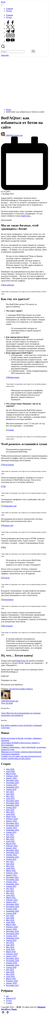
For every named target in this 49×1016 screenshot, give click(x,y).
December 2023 (12, 823)
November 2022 (12, 852)
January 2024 (11, 821)
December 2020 (12, 904)
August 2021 (11, 886)
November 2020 (12, 906)
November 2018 (12, 961)
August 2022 (11, 859)
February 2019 (12, 954)
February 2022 (12, 873)
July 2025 (10, 792)
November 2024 (12, 803)
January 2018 (11, 983)
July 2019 (10, 943)
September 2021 (12, 884)
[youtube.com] (10, 41)
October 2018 (11, 963)
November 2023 (12, 825)
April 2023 (10, 841)
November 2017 (12, 985)
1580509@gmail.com (9, 701)
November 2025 (12, 783)
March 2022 (11, 870)
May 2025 (10, 796)
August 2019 (11, 940)
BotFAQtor (25, 216)
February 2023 (12, 846)
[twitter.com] (10, 28)
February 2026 (12, 776)
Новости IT (11, 998)
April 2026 (10, 771)
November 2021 (12, 879)
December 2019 (12, 931)
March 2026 (11, 774)
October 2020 (11, 909)
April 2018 (10, 976)
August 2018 (11, 967)
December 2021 (12, 877)
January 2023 (11, 848)
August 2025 (11, 789)
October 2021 (11, 882)
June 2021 (10, 891)
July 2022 (10, 861)
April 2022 (10, 868)
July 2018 (10, 970)
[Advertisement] (24, 82)
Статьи (9, 1003)
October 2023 (11, 828)
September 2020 (12, 911)
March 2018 (11, 979)
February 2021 (12, 900)
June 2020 (10, 918)
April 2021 (10, 895)
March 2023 (11, 843)
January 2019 (11, 956)
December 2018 (12, 958)
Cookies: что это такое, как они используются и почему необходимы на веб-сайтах (21, 757)
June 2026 (10, 769)
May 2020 (10, 920)
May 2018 (10, 974)
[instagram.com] (10, 37)
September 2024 (12, 805)
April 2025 (10, 798)
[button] (28, 51)
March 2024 (11, 816)
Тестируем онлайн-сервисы (21, 689)
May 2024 (10, 812)
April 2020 (10, 922)
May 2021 (10, 893)
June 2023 (10, 837)
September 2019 (12, 938)
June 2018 (10, 972)
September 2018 (12, 965)
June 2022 (10, 864)
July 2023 (10, 834)
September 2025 (12, 787)
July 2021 (10, 888)
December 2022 (12, 850)
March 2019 (11, 952)
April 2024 (10, 814)
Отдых (9, 1000)
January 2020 (11, 929)
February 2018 (12, 981)
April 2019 (10, 949)
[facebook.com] (10, 24)
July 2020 (10, 916)
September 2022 (12, 857)
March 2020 (11, 925)
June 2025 (10, 794)
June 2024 (10, 810)
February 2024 (12, 819)
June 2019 (10, 945)
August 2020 (11, 913)
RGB (3, 2)
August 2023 (11, 832)
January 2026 (11, 778)
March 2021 (11, 897)
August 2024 (11, 807)
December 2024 (12, 801)
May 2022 (10, 866)
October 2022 (11, 855)
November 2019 (12, 934)
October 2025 (11, 785)
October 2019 (11, 936)
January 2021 (11, 902)
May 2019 (10, 947)
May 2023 (10, 839)
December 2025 (12, 780)
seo (7, 996)
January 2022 (11, 875)
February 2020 (12, 927)
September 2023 (12, 830)
